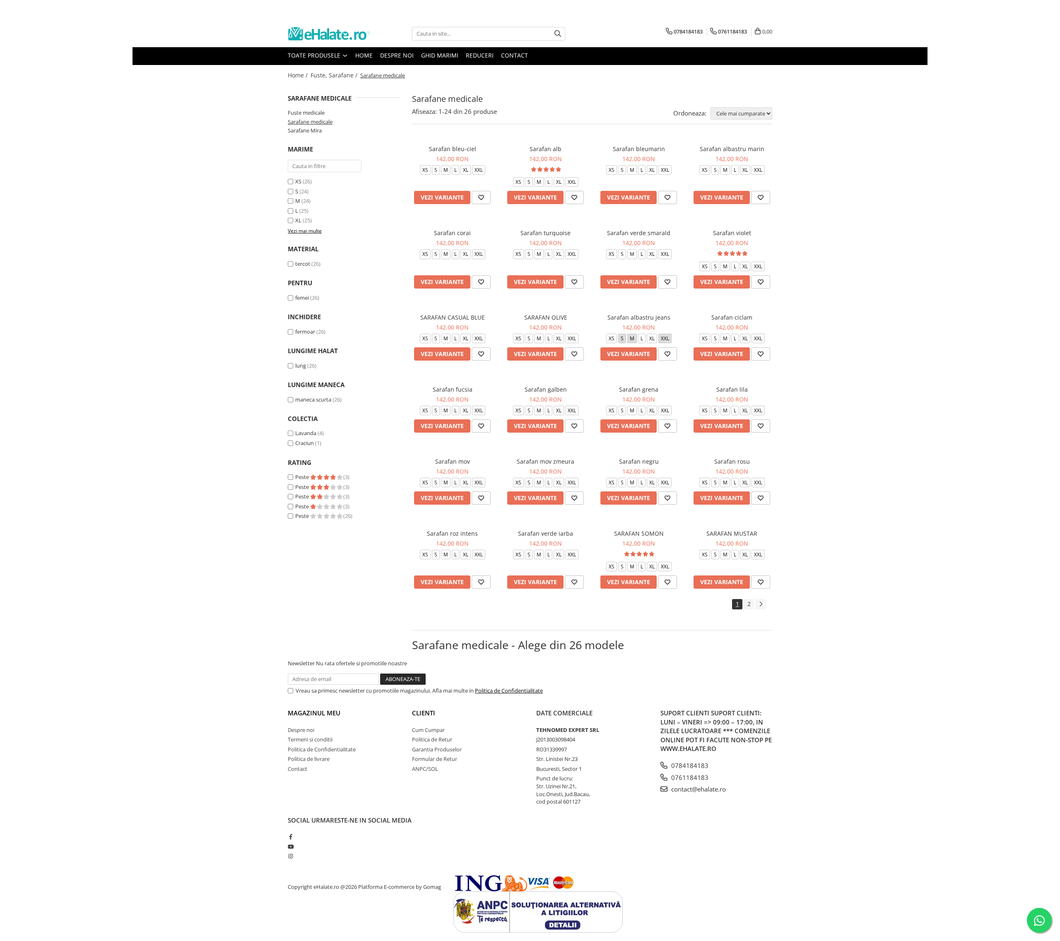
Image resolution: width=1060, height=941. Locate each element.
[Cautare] (557, 34)
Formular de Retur (434, 759)
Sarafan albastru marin (732, 149)
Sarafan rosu (732, 461)
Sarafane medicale (310, 121)
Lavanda (305, 433)
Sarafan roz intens (452, 533)
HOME (364, 55)
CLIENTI (423, 713)
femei (302, 297)
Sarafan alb (545, 149)
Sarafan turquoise (545, 233)
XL (298, 220)
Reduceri (480, 55)
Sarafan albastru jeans (638, 317)
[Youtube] (290, 846)
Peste (302, 477)
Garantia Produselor (437, 749)
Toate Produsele (315, 55)
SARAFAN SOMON (639, 533)
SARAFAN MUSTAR (731, 533)
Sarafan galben (546, 389)
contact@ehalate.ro (698, 789)
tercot (302, 263)
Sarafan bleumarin (639, 149)
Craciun (304, 443)
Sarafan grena (638, 389)
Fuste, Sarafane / (335, 75)
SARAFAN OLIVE (545, 317)
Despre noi (397, 55)
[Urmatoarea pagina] (760, 604)
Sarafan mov (452, 461)
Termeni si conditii (310, 739)
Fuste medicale (306, 112)
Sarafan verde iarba (545, 533)
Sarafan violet (732, 233)
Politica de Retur (432, 739)
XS (298, 181)
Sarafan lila (732, 389)
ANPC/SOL (425, 769)
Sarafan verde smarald (638, 233)
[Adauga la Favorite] (481, 197)
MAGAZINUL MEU (314, 713)
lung (300, 365)
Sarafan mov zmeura (545, 461)
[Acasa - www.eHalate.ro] (329, 33)
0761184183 (689, 777)
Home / (298, 75)
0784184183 (689, 765)
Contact (514, 55)
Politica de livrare (309, 759)
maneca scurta (313, 399)
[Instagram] (290, 856)
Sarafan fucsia (452, 389)
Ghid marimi (439, 55)
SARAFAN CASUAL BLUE (452, 317)
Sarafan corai (452, 233)
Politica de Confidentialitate (509, 690)
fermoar (305, 331)
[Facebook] (290, 836)
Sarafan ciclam (731, 317)
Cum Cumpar (428, 730)
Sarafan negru (639, 461)
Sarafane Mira (305, 130)
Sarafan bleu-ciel (452, 149)
